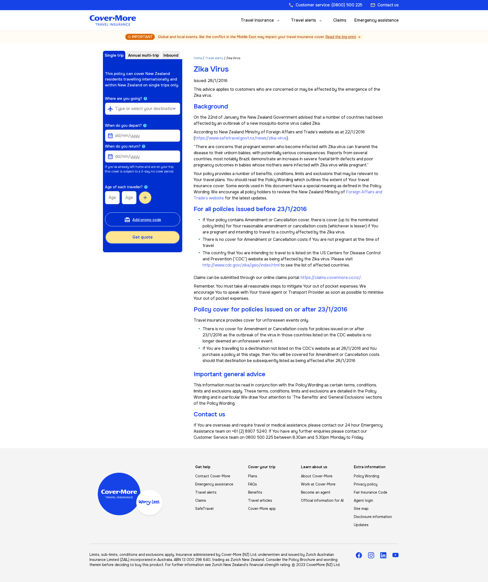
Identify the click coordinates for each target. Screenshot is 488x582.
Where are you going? (123, 98)
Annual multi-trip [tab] (143, 55)
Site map (361, 508)
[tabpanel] (142, 170)
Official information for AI (322, 500)
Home (198, 58)
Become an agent (315, 492)
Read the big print (341, 37)
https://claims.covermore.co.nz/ (331, 277)
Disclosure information (373, 516)
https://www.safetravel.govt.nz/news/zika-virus (241, 138)
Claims (339, 20)
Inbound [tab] (170, 55)
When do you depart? (123, 125)
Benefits (255, 492)
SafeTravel (204, 508)
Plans (252, 476)
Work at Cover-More (318, 484)
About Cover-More (316, 476)
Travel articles (260, 500)
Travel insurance (257, 20)
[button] (145, 99)
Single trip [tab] (114, 55)
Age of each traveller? (124, 187)
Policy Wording (366, 476)
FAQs (252, 484)
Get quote (142, 237)
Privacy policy (365, 484)
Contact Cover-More (212, 476)
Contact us (384, 5)
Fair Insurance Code (370, 492)
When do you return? (123, 146)
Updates (361, 525)
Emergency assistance (376, 20)
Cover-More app (262, 508)
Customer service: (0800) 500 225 (325, 5)
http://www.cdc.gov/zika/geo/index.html (241, 265)
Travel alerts (303, 20)
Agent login (363, 500)
